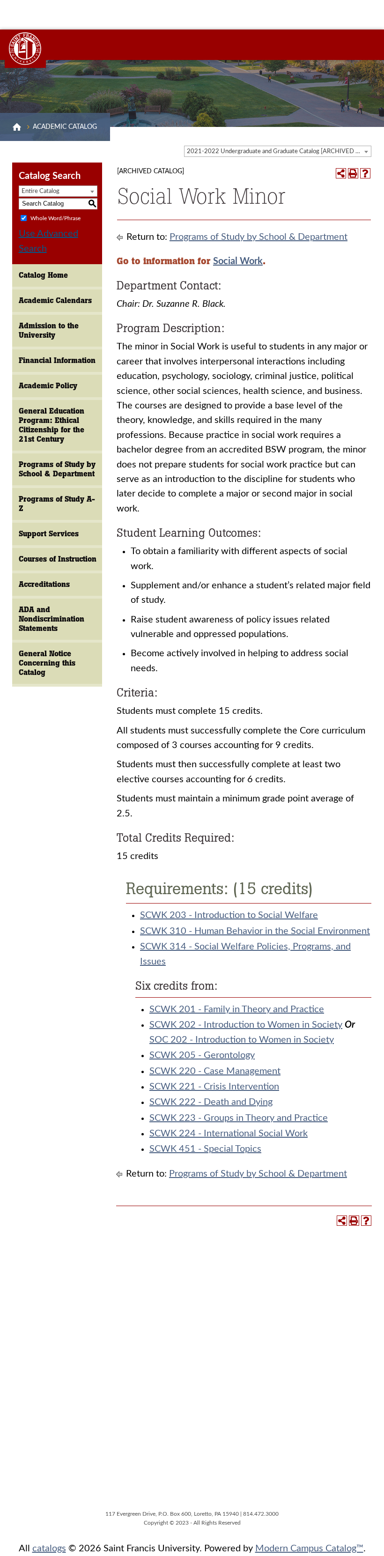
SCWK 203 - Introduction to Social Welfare (229, 915)
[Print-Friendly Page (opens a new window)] (353, 173)
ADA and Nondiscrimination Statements (51, 619)
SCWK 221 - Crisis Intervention (214, 1086)
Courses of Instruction (57, 559)
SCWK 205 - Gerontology (202, 1055)
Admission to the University (49, 330)
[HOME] (17, 127)
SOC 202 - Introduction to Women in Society (241, 1040)
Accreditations (44, 584)
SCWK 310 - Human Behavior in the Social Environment (255, 931)
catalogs (49, 1548)
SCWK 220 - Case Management (215, 1071)
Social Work (238, 261)
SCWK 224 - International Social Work (228, 1133)
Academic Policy (48, 385)
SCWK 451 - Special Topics (205, 1149)
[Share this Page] (341, 173)
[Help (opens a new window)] (365, 173)
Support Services (49, 533)
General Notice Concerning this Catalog (47, 663)
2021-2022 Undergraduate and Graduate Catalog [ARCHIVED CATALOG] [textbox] (279, 151)
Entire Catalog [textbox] (40, 191)
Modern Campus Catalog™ (309, 1548)
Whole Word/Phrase (55, 218)
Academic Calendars (55, 300)
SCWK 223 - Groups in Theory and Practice (238, 1118)
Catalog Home (43, 275)
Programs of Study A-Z (57, 504)
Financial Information (57, 360)
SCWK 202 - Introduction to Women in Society (245, 1025)
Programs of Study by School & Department (57, 469)
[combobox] (277, 151)
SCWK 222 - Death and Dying (211, 1102)
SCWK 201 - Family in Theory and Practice (236, 1009)
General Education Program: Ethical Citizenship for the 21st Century (51, 425)
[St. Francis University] (25, 49)
